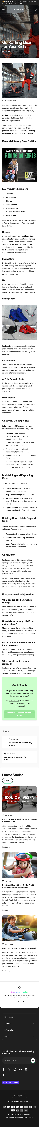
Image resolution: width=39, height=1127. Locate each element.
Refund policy (10, 1117)
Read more (6, 847)
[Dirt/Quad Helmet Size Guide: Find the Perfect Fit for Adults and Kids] (19, 865)
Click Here (19, 3)
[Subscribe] (33, 1060)
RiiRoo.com (14, 700)
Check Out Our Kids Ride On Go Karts (19, 714)
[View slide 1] (15, 1001)
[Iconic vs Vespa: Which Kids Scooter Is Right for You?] (19, 799)
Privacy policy (19, 1117)
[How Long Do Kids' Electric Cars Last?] (19, 928)
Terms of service (28, 1117)
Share (7, 731)
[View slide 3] (21, 1001)
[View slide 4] (23, 1001)
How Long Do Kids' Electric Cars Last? (19, 948)
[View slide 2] (18, 1001)
